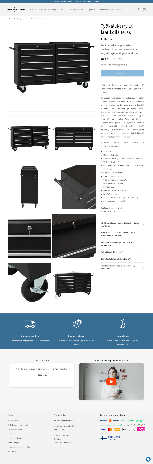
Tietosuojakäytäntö (15, 438)
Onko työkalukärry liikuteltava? (115, 259)
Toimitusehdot (13, 434)
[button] (38, 9)
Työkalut (15, 19)
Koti (9, 19)
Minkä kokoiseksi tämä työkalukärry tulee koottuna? (120, 224)
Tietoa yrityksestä (15, 429)
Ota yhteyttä (13, 451)
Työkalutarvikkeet (25, 19)
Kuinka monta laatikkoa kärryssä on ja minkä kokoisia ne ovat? (118, 234)
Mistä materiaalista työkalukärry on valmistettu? (117, 244)
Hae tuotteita (13, 421)
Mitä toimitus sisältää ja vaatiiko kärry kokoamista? (118, 267)
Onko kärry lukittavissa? (112, 252)
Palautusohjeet (13, 442)
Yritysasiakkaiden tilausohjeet (19, 447)
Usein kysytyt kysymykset (18, 425)
